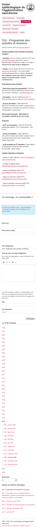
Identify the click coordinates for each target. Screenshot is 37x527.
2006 (3, 356)
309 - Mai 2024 (8, 439)
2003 (3, 346)
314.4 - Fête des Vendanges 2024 (12, 508)
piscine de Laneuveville (9, 71)
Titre (3, 302)
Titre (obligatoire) (7, 246)
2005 (3, 353)
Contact (22, 525)
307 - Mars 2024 (9, 432)
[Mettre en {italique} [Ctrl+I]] (6, 262)
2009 (3, 367)
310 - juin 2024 (8, 443)
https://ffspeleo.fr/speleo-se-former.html (14, 172)
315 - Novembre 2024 (11, 461)
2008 (3, 364)
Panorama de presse (19, 25)
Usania (22, 32)
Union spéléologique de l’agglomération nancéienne (13, 8)
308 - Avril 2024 (9, 436)
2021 (3, 410)
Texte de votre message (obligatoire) (14, 253)
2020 (3, 407)
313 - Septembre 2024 (11, 453)
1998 (3, 328)
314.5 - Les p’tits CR (8, 512)
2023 (3, 418)
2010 (3, 371)
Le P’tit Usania (26, 21)
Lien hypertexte (7, 309)
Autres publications (8, 18)
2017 (3, 396)
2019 (3, 403)
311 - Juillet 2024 (9, 446)
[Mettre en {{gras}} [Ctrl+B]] (3, 262)
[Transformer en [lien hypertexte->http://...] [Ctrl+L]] (9, 262)
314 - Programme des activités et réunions (16, 489)
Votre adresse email (8, 230)
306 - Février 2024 (9, 428)
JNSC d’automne (29, 99)
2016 (3, 392)
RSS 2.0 (28, 525)
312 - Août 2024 (9, 450)
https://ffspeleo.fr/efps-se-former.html (13, 185)
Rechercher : (6, 477)
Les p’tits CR (7, 25)
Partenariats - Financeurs (10, 29)
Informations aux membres (11, 21)
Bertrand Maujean (24, 47)
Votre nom (5, 223)
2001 (3, 338)
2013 (3, 382)
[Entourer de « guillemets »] (15, 262)
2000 (3, 335)
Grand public (20, 18)
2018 (3, 400)
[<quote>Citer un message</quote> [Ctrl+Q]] (12, 262)
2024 (3, 421)
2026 (3, 472)
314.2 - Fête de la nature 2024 (11, 501)
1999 (3, 331)
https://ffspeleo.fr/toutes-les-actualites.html (15, 166)
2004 (3, 349)
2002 (3, 342)
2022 (3, 414)
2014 (3, 385)
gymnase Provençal (8, 60)
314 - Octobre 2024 (10, 457)
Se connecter (14, 525)
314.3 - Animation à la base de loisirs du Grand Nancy (18, 505)
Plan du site (5, 525)
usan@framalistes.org (26, 92)
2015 (3, 389)
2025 (3, 469)
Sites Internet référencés (10, 32)
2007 (3, 360)
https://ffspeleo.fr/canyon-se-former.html (14, 179)
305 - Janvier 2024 (10, 425)
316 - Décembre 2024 (11, 464)
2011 (3, 374)
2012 (3, 378)
